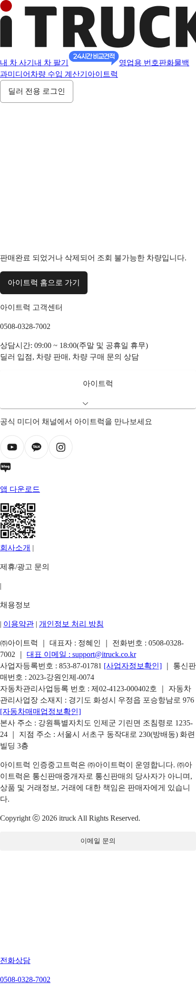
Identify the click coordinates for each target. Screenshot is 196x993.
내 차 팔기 (51, 63)
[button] (98, 389)
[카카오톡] (36, 457)
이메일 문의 (98, 840)
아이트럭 (103, 74)
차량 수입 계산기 (59, 74)
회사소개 (15, 548)
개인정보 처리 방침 (71, 624)
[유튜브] (12, 457)
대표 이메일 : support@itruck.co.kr (81, 654)
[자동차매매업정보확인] (40, 711)
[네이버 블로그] (98, 469)
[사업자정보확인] (133, 666)
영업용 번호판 (143, 63)
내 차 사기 (17, 63)
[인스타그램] (61, 457)
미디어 (19, 74)
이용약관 (18, 624)
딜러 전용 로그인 (36, 91)
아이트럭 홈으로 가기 (44, 282)
